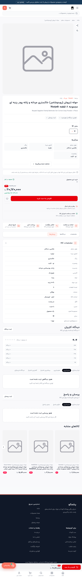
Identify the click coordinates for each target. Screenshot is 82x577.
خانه (78, 20)
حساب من (19, 575)
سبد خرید (30, 575)
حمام (73, 20)
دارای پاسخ (56, 405)
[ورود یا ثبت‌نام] (5, 8)
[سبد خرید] (10, 8)
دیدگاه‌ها (63, 234)
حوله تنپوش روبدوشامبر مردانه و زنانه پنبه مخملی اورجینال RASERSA (41, 468)
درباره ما (37, 532)
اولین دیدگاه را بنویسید (68, 118)
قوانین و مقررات (34, 551)
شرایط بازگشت (35, 546)
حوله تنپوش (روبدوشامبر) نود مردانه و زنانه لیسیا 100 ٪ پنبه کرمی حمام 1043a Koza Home (15, 468)
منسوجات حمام (65, 20)
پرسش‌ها (52, 234)
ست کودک (72, 532)
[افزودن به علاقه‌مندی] (7, 198)
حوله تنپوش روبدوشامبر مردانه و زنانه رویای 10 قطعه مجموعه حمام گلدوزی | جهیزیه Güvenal (68, 468)
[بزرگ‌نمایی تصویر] (77, 30)
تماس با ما (36, 537)
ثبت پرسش (52, 118)
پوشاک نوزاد (72, 537)
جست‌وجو (41, 575)
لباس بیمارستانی (70, 542)
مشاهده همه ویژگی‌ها (42, 164)
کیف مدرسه (72, 551)
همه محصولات (35, 513)
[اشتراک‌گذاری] (77, 25)
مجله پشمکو (36, 523)
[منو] (77, 8)
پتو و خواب (72, 546)
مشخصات (73, 234)
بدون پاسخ (46, 405)
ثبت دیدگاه (8, 329)
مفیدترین (57, 370)
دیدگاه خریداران (20, 370)
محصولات (51, 575)
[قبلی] (78, 447)
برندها (76, 98)
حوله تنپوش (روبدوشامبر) (52, 20)
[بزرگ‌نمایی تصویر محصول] (38, 58)
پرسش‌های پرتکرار (34, 542)
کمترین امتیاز (32, 370)
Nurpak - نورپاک (68, 98)
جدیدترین (66, 370)
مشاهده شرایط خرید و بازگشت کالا (65, 216)
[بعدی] (3, 447)
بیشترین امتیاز (45, 370)
